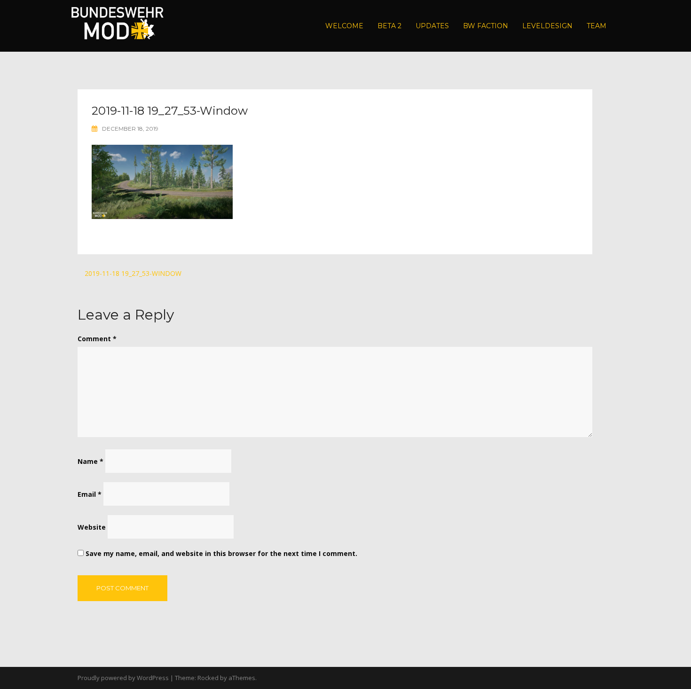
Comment (97, 338)
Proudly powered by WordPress (123, 677)
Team (596, 26)
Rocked (208, 677)
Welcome (344, 26)
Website (92, 527)
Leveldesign (547, 26)
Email (90, 494)
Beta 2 (389, 26)
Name (90, 461)
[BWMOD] (117, 25)
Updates (432, 26)
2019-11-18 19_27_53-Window (133, 273)
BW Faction (485, 26)
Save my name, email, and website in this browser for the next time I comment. (221, 553)
